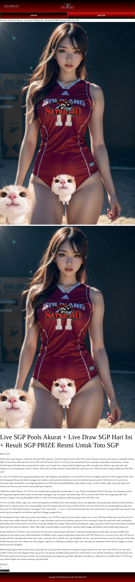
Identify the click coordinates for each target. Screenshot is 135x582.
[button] (4, 571)
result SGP (52, 517)
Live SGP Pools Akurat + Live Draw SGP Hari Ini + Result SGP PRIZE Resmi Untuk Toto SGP (41, 20)
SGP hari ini (5, 502)
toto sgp (75, 491)
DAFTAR (101, 15)
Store (2, 20)
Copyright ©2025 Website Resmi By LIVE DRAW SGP (67, 577)
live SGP (61, 462)
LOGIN (34, 15)
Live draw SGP (6, 476)
